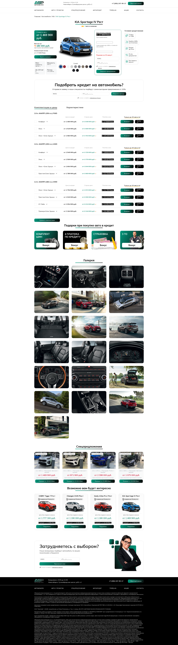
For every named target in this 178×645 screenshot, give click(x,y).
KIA (53, 16)
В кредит (127, 121)
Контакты (140, 10)
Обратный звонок (135, 3)
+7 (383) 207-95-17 (119, 3)
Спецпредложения (78, 10)
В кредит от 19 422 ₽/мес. (47, 481)
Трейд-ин (112, 10)
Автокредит (97, 10)
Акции (126, 10)
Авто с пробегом (57, 10)
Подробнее (47, 526)
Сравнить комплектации (47, 220)
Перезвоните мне (59, 564)
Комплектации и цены (45, 107)
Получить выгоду (118, 94)
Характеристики (74, 107)
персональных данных (95, 98)
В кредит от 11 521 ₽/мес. (75, 481)
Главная (37, 16)
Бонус (46, 245)
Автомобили (39, 10)
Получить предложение (107, 71)
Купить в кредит (45, 57)
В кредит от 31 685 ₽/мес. (103, 481)
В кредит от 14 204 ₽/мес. (131, 481)
